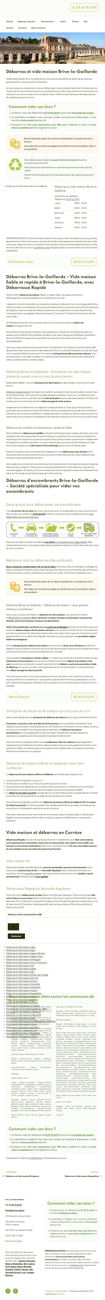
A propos (22, 28)
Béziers (8, 1264)
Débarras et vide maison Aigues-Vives (24, 956)
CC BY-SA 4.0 (35, 1158)
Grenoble (9, 1269)
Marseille (27, 1267)
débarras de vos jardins (19, 618)
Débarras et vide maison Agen (20, 950)
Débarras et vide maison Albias (21, 969)
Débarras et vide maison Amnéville (23, 984)
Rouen (13, 1267)
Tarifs (62, 21)
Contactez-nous (42, 247)
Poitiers (17, 1269)
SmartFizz (60, 1294)
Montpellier (18, 1264)
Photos (75, 21)
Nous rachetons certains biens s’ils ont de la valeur (31, 567)
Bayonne (9, 1275)
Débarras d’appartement (18, 392)
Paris (7, 1267)
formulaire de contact (83, 113)
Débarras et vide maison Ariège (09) (23, 1015)
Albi (25, 1264)
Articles (9, 28)
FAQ (85, 21)
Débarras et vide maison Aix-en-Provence (26, 962)
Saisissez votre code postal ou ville (25, 914)
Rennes (25, 1269)
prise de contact (33, 873)
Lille (31, 1269)
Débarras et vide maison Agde (20, 947)
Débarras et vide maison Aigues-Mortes (25, 953)
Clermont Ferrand (13, 1272)
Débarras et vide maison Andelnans (23, 987)
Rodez (19, 1267)
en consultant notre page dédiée (66, 542)
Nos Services (47, 21)
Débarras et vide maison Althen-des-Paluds (27, 975)
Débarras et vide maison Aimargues (23, 959)
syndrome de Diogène (57, 627)
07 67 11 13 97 (52, 113)
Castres (31, 1264)
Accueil (9, 21)
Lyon (24, 1272)
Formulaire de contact (15, 1210)
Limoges (30, 1272)
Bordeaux (31, 1261)
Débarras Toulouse (26, 21)
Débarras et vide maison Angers (21, 990)
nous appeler (41, 876)
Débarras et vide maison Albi (20, 965)
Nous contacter (38, 28)
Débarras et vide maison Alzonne (22, 978)
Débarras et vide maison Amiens (22, 981)
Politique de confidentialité (56, 1291)
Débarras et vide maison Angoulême (23, 993)
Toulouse (22, 1261)
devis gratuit (39, 514)
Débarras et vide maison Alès (20, 972)
